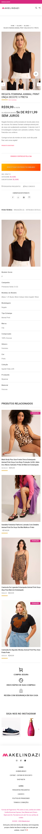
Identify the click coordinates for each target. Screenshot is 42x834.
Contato (21, 794)
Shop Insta (21, 779)
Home (12, 25)
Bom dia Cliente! (6, 2)
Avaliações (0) (19, 210)
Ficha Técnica (7, 210)
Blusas (19, 25)
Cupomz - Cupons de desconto (21, 775)
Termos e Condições (21, 802)
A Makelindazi (21, 771)
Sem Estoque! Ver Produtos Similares (21, 167)
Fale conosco (29, 186)
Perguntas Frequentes (11, 186)
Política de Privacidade (21, 798)
